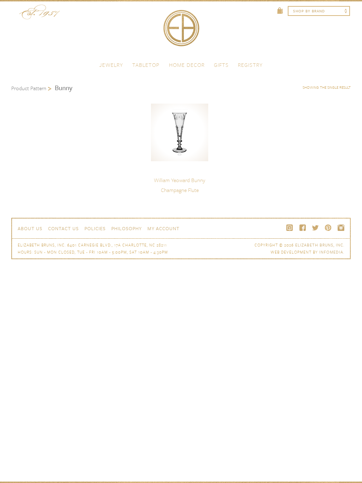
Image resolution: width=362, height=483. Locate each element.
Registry (250, 65)
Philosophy (126, 228)
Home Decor (187, 65)
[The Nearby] (290, 228)
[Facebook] (302, 228)
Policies (95, 228)
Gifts (221, 65)
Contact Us (63, 228)
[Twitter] (315, 228)
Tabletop (145, 65)
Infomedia (331, 252)
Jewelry (111, 65)
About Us (30, 228)
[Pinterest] (328, 228)
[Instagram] (340, 228)
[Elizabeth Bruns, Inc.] (181, 31)
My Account (163, 228)
